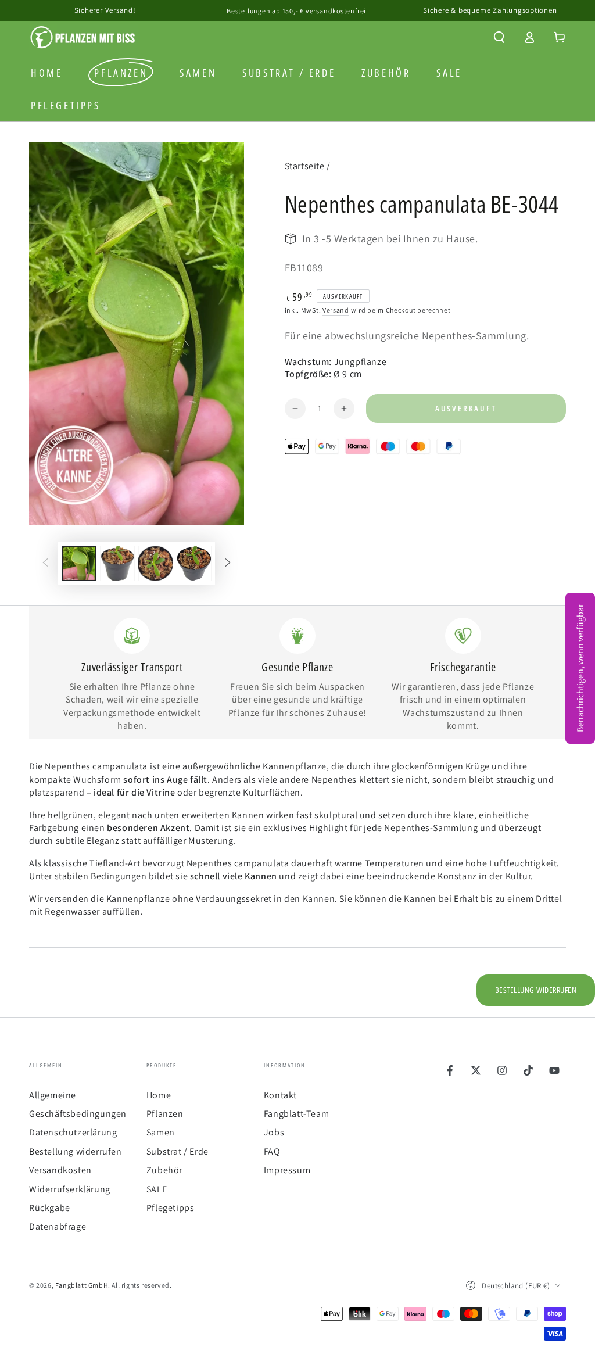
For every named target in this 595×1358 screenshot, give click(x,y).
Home (158, 1095)
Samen (160, 1132)
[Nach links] (45, 563)
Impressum (287, 1170)
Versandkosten (60, 1170)
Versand (335, 310)
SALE (156, 1189)
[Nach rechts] (228, 563)
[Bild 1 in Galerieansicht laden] (79, 563)
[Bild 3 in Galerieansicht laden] (155, 563)
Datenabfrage (57, 1226)
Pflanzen (165, 1114)
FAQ (272, 1151)
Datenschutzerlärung (73, 1132)
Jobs (274, 1132)
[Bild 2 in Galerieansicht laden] (117, 563)
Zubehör (164, 1170)
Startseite (305, 166)
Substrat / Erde (177, 1151)
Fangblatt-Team (296, 1114)
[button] (499, 37)
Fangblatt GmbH (81, 1285)
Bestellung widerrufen (75, 1151)
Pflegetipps (170, 1208)
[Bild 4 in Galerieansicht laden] (194, 563)
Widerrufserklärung (69, 1189)
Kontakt (280, 1095)
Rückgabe (49, 1208)
